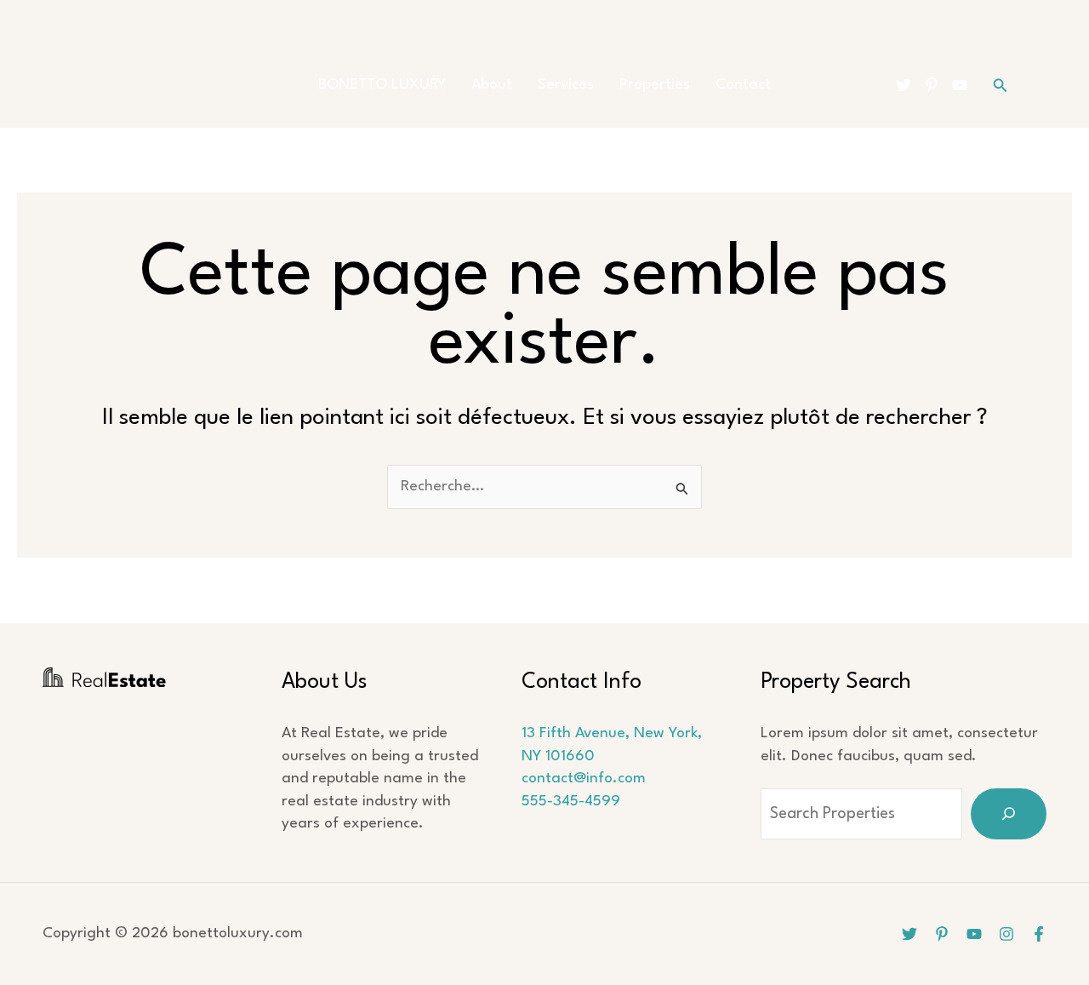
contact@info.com (584, 778)
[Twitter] (903, 85)
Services (566, 84)
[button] (1000, 85)
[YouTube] (959, 85)
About (491, 84)
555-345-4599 (571, 801)
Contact (743, 84)
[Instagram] (1006, 934)
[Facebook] (1038, 934)
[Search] (1008, 813)
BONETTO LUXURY (382, 84)
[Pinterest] (931, 85)
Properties (654, 84)
